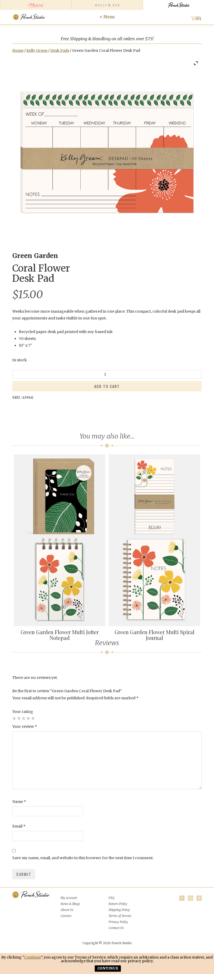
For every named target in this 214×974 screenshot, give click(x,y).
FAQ (111, 898)
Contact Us (116, 928)
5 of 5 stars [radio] (33, 718)
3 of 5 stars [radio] (23, 718)
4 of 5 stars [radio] (28, 718)
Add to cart (107, 386)
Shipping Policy (119, 910)
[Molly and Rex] (106, 5)
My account (69, 898)
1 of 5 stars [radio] (14, 718)
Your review (24, 726)
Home (17, 50)
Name (19, 801)
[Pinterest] (199, 898)
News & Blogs (70, 904)
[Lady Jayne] (35, 5)
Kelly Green (36, 50)
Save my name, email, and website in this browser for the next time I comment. (82, 857)
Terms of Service (120, 916)
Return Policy (118, 904)
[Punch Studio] (178, 5)
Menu (109, 16)
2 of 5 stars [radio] (19, 718)
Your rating (22, 711)
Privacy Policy (118, 922)
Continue (32, 957)
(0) (198, 18)
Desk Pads (59, 50)
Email (19, 826)
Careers (66, 916)
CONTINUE (107, 968)
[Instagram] (190, 898)
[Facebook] (182, 898)
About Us (67, 910)
